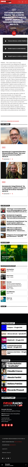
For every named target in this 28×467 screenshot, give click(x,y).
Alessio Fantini (14, 377)
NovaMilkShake (11, 291)
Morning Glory (10, 269)
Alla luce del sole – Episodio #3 (16, 334)
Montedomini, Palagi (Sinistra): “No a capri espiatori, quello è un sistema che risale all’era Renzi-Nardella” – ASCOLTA (14, 188)
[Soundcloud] (6, 458)
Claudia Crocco (14, 371)
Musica (4, 252)
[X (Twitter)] (4, 458)
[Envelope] (11, 425)
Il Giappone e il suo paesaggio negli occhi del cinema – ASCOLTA (17, 235)
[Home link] (6, 2)
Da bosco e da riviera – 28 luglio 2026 (16, 352)
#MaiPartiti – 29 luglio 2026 (15, 340)
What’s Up (9, 298)
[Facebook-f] (5, 425)
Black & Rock (10, 275)
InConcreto (13, 445)
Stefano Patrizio (14, 383)
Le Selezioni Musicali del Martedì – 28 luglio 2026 (14, 346)
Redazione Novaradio (13, 121)
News (13, 9)
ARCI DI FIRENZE (18, 441)
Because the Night (8, 257)
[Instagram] (2, 425)
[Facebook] (10, 458)
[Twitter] (8, 425)
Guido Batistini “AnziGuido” (14, 364)
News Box (9, 282)
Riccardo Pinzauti (15, 390)
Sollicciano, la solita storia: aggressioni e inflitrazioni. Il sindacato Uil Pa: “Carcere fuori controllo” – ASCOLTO (15, 230)
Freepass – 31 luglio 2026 (14, 327)
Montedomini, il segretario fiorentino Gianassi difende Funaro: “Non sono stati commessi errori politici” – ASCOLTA (14, 154)
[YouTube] (2, 458)
